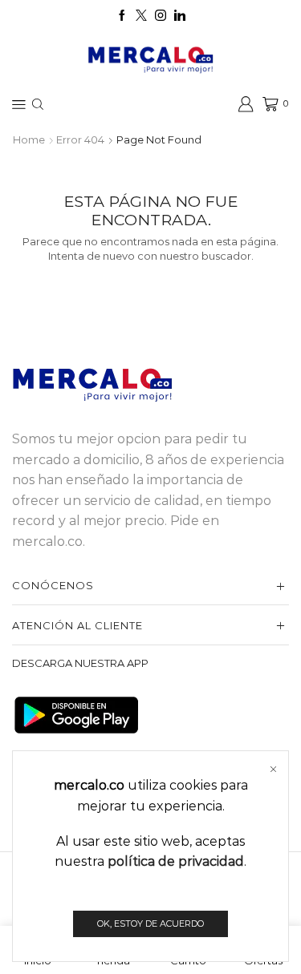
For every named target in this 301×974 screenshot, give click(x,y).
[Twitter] (141, 16)
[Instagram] (160, 16)
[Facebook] (122, 16)
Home (29, 139)
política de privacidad (176, 861)
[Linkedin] (179, 16)
